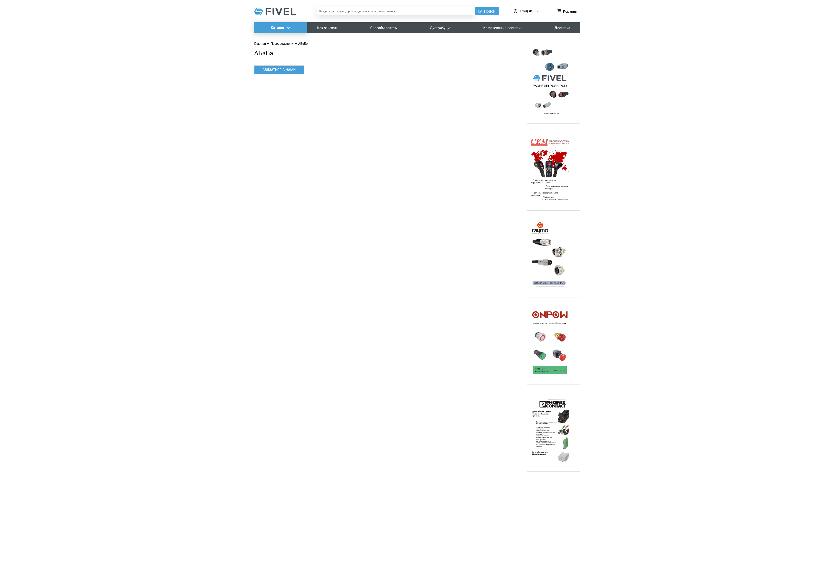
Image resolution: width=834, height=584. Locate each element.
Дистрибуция (440, 28)
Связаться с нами (279, 70)
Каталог (278, 28)
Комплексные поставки (502, 28)
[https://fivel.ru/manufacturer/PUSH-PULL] (553, 83)
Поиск (489, 11)
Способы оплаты (384, 28)
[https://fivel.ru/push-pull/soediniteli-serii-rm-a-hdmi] (553, 257)
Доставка (562, 28)
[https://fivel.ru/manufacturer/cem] (553, 170)
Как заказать (327, 28)
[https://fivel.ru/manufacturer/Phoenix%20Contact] (553, 431)
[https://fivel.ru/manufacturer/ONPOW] (553, 343)
